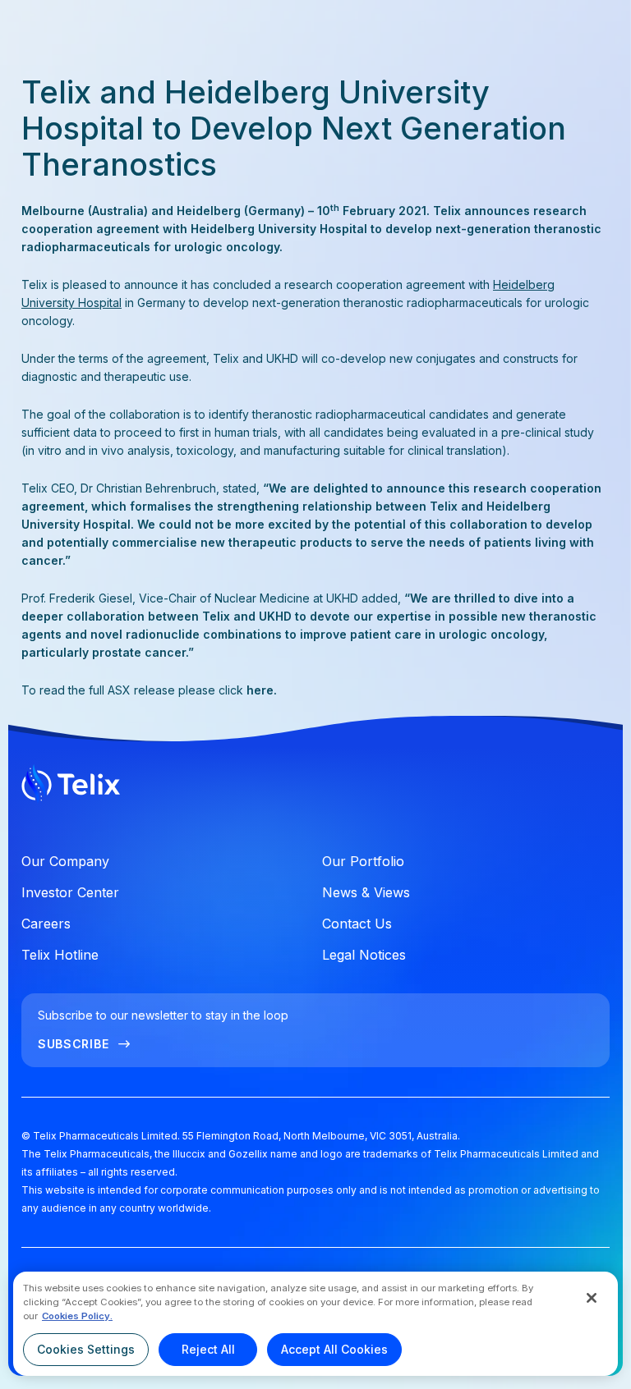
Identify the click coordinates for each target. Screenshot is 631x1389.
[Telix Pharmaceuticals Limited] (315, 786)
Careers (46, 923)
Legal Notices (364, 955)
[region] (315, 1324)
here (260, 690)
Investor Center (70, 892)
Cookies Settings (86, 1349)
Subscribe (73, 1044)
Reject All (208, 1349)
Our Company (65, 861)
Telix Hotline (60, 955)
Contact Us (357, 923)
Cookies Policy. (77, 1316)
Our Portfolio (363, 861)
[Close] (591, 1298)
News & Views (366, 892)
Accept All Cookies (334, 1349)
